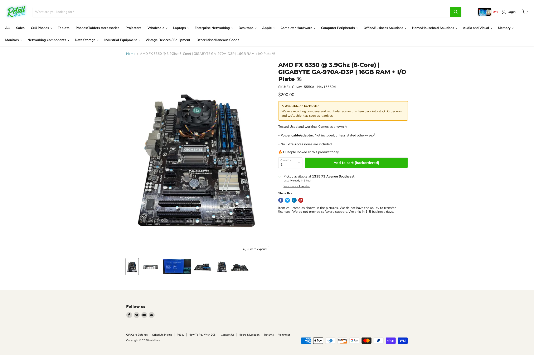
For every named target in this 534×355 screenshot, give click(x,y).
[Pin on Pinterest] (300, 200)
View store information (296, 186)
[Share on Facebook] (280, 200)
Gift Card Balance (137, 335)
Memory (504, 28)
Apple (267, 28)
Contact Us (227, 335)
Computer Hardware (297, 28)
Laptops (180, 28)
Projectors (133, 28)
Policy (180, 335)
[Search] (455, 12)
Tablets (63, 28)
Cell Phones (40, 28)
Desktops (246, 28)
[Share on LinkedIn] (294, 200)
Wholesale (156, 28)
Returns (269, 335)
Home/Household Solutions (433, 28)
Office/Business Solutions (384, 28)
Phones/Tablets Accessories (97, 28)
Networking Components (47, 40)
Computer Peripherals (338, 28)
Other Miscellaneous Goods (217, 40)
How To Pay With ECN (202, 335)
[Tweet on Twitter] (287, 200)
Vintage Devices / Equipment (168, 40)
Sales (20, 28)
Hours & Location (249, 335)
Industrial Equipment (121, 40)
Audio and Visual (476, 28)
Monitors (12, 40)
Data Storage (85, 40)
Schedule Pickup (162, 335)
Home (130, 54)
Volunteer (284, 335)
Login (512, 12)
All (7, 28)
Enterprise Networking (213, 28)
